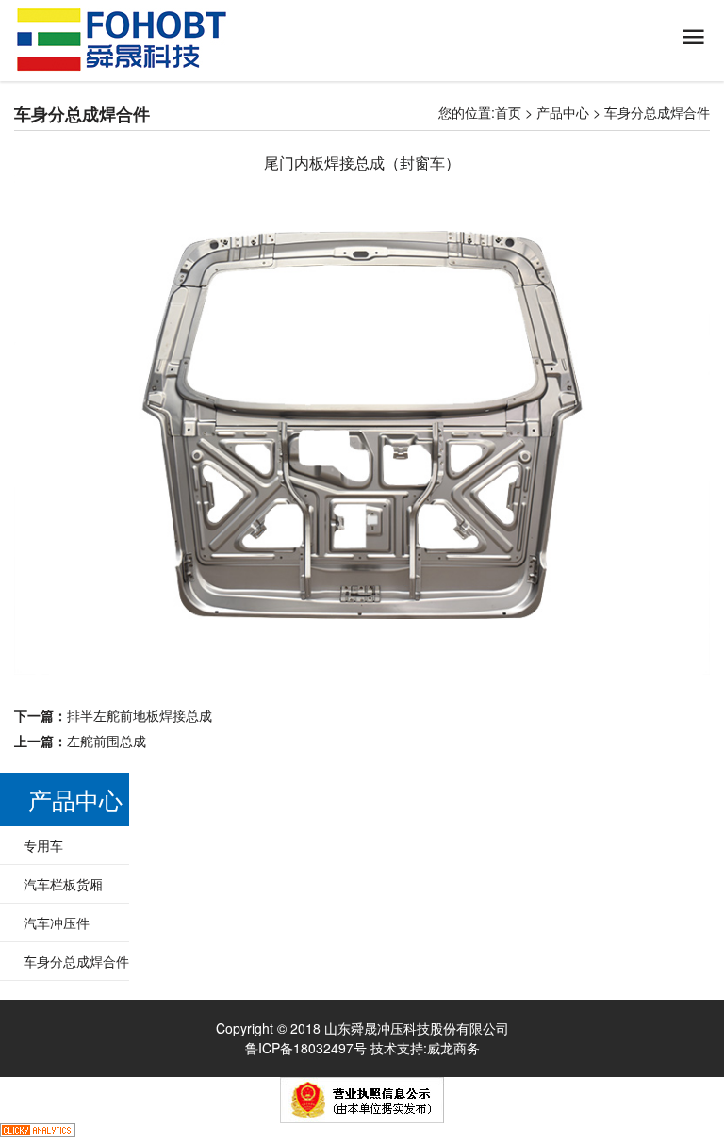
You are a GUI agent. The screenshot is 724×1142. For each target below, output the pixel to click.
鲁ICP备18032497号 (306, 1047)
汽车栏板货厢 (63, 883)
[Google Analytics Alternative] (37, 1132)
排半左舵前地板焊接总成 (139, 715)
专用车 (43, 845)
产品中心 (562, 112)
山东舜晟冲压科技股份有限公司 (121, 40)
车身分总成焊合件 (657, 112)
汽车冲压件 (57, 922)
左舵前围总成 (106, 740)
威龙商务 (453, 1047)
